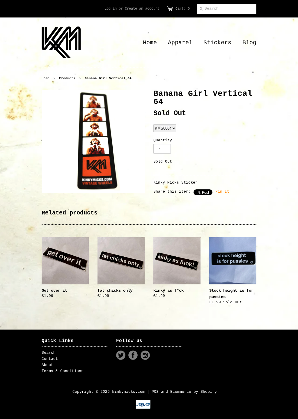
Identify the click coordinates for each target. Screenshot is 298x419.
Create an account (142, 9)
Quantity (162, 140)
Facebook (133, 355)
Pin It (222, 191)
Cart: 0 (182, 9)
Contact (50, 359)
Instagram (145, 355)
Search (49, 353)
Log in (110, 9)
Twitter (120, 355)
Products (67, 78)
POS (155, 392)
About (47, 365)
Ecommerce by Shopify (193, 392)
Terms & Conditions (63, 371)
